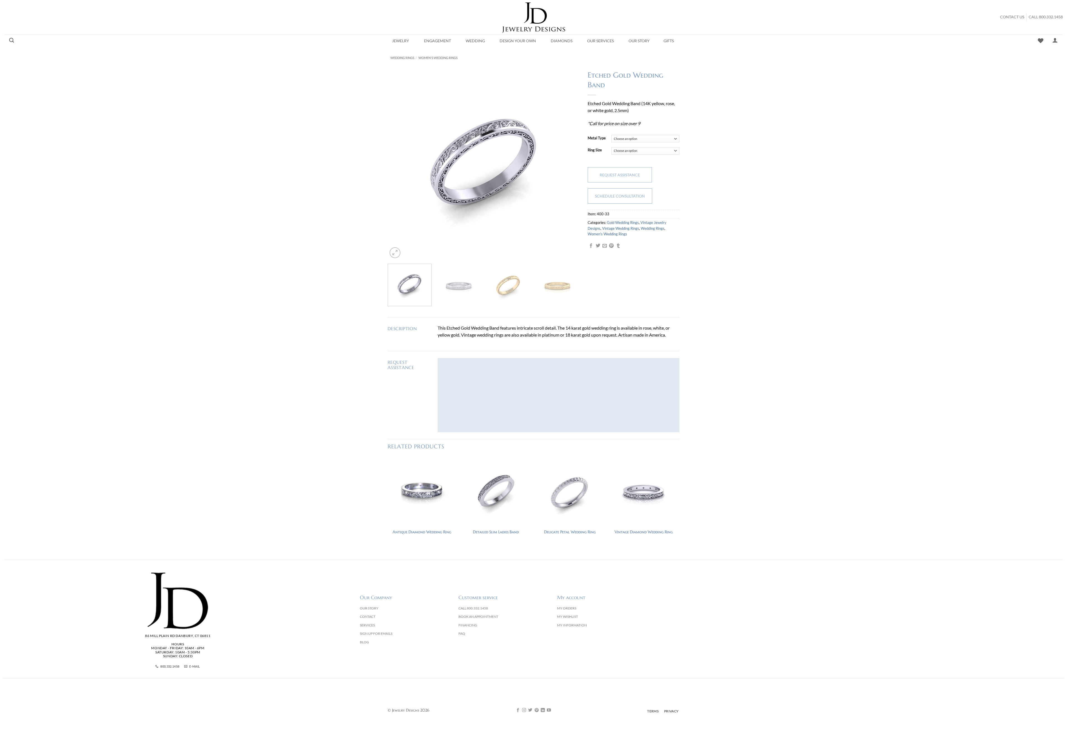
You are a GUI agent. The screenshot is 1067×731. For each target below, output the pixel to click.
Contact (367, 616)
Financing (467, 625)
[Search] (11, 40)
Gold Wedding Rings (623, 222)
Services (367, 625)
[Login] (1055, 40)
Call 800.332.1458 (1046, 17)
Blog (364, 642)
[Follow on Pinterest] (537, 710)
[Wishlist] (1040, 40)
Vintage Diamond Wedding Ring (644, 531)
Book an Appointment (478, 616)
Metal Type (597, 138)
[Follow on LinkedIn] (543, 710)
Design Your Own (518, 41)
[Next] (569, 163)
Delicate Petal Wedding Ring (570, 531)
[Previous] (398, 163)
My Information (572, 625)
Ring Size (595, 150)
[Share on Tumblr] (618, 245)
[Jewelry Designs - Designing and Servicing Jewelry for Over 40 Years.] (533, 17)
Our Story (639, 41)
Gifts (669, 41)
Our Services (600, 41)
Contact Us (1012, 17)
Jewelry (400, 41)
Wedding (475, 41)
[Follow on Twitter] (530, 710)
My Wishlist (567, 616)
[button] (395, 252)
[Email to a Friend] (604, 245)
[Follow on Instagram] (524, 710)
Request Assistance (620, 174)
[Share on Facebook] (591, 245)
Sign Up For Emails (376, 633)
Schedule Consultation (620, 196)
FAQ (461, 633)
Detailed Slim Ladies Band (496, 531)
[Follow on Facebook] (518, 710)
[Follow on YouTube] (549, 710)
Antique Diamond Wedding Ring (422, 531)
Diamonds (561, 41)
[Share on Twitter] (598, 245)
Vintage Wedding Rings (620, 228)
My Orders (566, 608)
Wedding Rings (402, 58)
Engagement (437, 41)
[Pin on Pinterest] (611, 245)
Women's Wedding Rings (438, 58)
